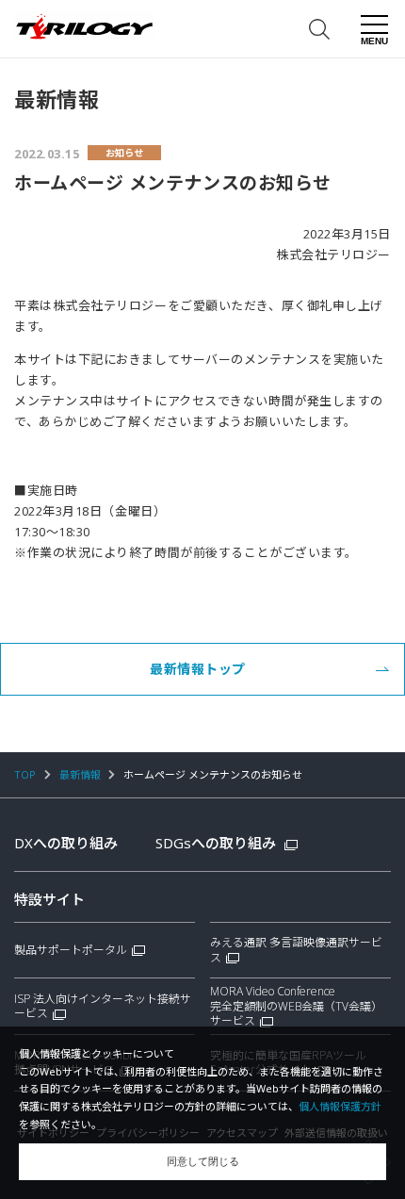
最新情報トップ (198, 669)
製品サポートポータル (70, 950)
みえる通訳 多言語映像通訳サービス (296, 950)
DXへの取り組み (66, 843)
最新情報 (80, 774)
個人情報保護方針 (340, 1106)
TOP (25, 774)
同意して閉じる (203, 1161)
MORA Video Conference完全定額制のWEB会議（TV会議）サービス (296, 1006)
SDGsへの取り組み (217, 843)
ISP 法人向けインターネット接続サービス (102, 1007)
